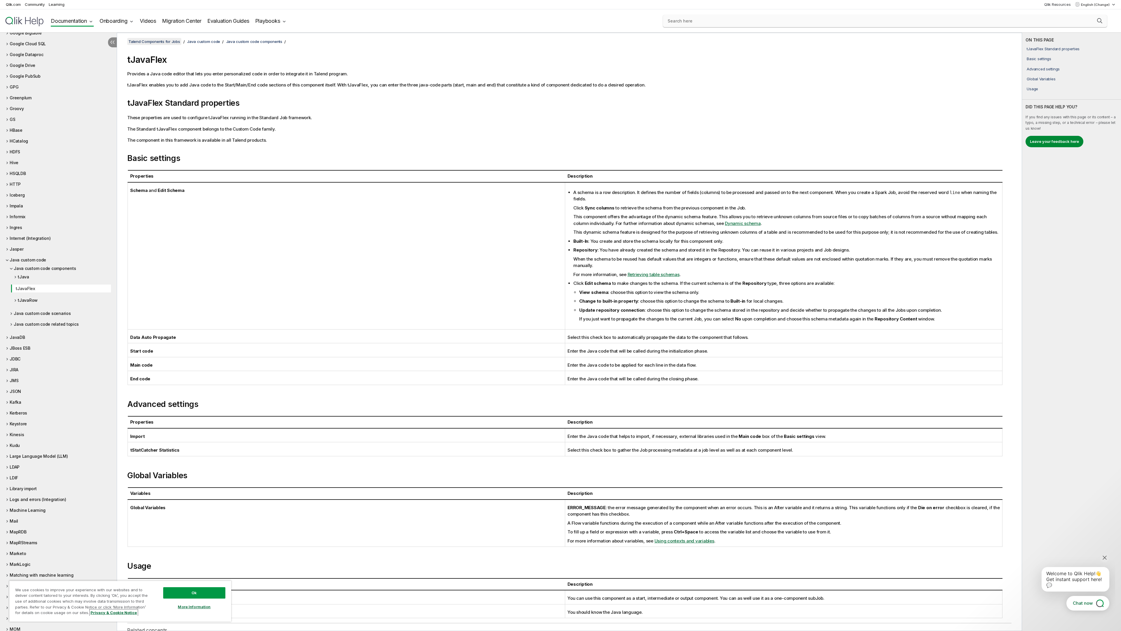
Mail (14, 521)
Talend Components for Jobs (154, 41)
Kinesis (17, 434)
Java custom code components (45, 268)
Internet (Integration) (30, 238)
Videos (148, 21)
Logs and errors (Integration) (38, 499)
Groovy (17, 108)
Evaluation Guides (228, 21)
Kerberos (18, 412)
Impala (16, 205)
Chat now (1083, 603)
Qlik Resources (1057, 4)
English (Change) (1095, 5)
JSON (15, 391)
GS (12, 119)
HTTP (15, 184)
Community (35, 4)
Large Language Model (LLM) (39, 456)
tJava (23, 276)
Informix (17, 216)
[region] (120, 601)
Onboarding (114, 21)
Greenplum (21, 97)
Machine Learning (28, 510)
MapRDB (18, 531)
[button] (1099, 21)
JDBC (15, 358)
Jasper (17, 249)
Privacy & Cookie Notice (113, 612)
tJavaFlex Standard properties (1053, 48)
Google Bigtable (25, 32)
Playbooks (267, 21)
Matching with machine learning (42, 575)
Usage (1032, 88)
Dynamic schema (743, 223)
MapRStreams (23, 542)
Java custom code (28, 259)
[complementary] (1071, 332)
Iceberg (17, 195)
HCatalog (19, 140)
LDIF (14, 477)
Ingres (16, 227)
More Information (194, 606)
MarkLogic (20, 564)
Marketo (18, 553)
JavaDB (17, 337)
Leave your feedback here (1054, 141)
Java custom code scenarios (42, 313)
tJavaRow (28, 300)
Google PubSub (25, 76)
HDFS (15, 151)
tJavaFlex (25, 288)
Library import (23, 488)
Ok (194, 592)
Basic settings (1039, 58)
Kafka (15, 402)
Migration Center (181, 21)
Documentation (69, 21)
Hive (14, 162)
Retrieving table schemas (654, 274)
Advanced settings (1043, 69)
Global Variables (1041, 79)
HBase (16, 130)
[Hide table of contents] (112, 42)
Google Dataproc (26, 54)
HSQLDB (18, 173)
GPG (14, 86)
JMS (14, 380)
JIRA (14, 369)
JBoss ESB (20, 348)
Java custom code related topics (46, 324)
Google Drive (22, 65)
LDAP (15, 466)
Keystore (18, 423)
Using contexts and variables (684, 541)
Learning (56, 4)
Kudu (15, 445)
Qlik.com (13, 4)
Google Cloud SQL (28, 43)
